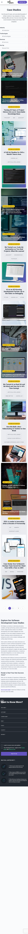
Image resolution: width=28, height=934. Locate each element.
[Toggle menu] (1, 2)
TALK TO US (14, 753)
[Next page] (23, 608)
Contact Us (22, 2)
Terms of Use (12, 749)
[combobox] (14, 30)
